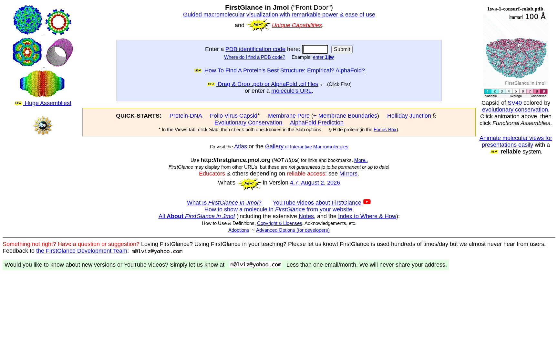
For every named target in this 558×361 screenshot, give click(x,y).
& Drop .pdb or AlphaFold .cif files (274, 84)
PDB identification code (255, 49)
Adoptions (238, 230)
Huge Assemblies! (47, 103)
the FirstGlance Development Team (81, 251)
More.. (361, 160)
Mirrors (348, 173)
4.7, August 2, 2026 (315, 182)
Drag (223, 84)
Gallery (274, 146)
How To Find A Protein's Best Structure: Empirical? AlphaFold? (284, 70)
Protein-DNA (186, 115)
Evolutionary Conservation (248, 122)
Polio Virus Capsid (233, 115)
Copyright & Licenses (279, 223)
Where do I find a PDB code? (254, 57)
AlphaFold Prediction (317, 122)
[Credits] (42, 141)
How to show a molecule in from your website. (279, 209)
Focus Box (385, 129)
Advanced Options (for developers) (293, 230)
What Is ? (224, 202)
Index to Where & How (367, 216)
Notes (306, 216)
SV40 (515, 103)
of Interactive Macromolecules (316, 146)
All (197, 216)
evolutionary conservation (515, 109)
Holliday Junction (409, 115)
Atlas (240, 146)
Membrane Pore (289, 115)
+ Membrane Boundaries (345, 115)
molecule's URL (291, 91)
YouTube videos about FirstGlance (318, 202)
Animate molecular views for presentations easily (516, 141)
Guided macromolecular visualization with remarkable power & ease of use (279, 14)
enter (323, 57)
